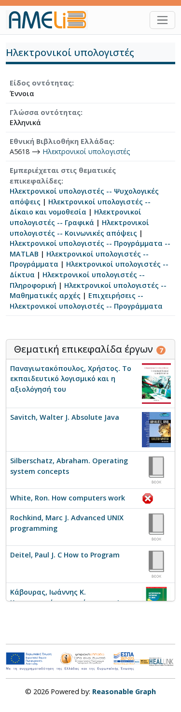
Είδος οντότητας (41, 82)
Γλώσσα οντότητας (45, 112)
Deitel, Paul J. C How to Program (65, 554)
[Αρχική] (51, 19)
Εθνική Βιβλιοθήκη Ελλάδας (61, 141)
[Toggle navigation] (162, 20)
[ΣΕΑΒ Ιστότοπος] (162, 660)
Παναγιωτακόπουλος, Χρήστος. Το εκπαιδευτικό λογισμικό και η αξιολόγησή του (70, 379)
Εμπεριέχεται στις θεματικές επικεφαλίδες (63, 175)
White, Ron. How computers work (67, 497)
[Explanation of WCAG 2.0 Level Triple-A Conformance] (141, 661)
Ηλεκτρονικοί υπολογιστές (86, 151)
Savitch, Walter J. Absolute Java (64, 417)
